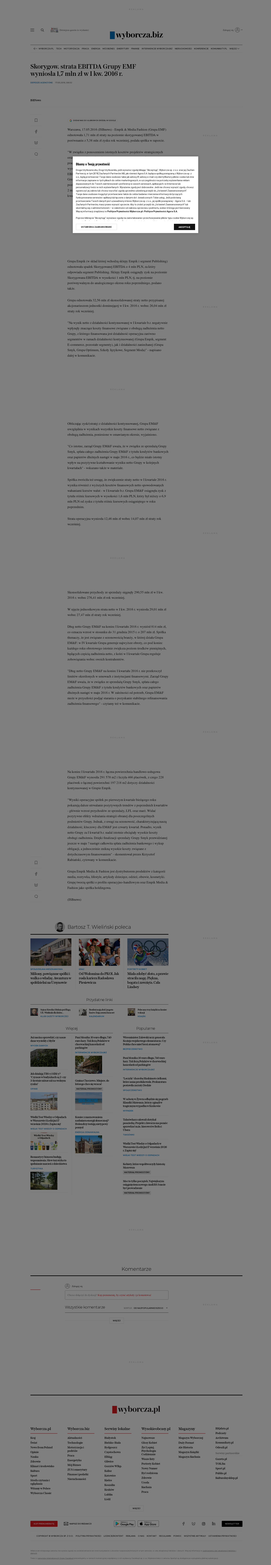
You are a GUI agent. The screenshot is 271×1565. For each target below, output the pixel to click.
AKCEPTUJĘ (184, 227)
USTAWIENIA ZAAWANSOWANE (96, 227)
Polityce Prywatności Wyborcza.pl (125, 211)
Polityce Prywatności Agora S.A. (161, 211)
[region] (135, 194)
